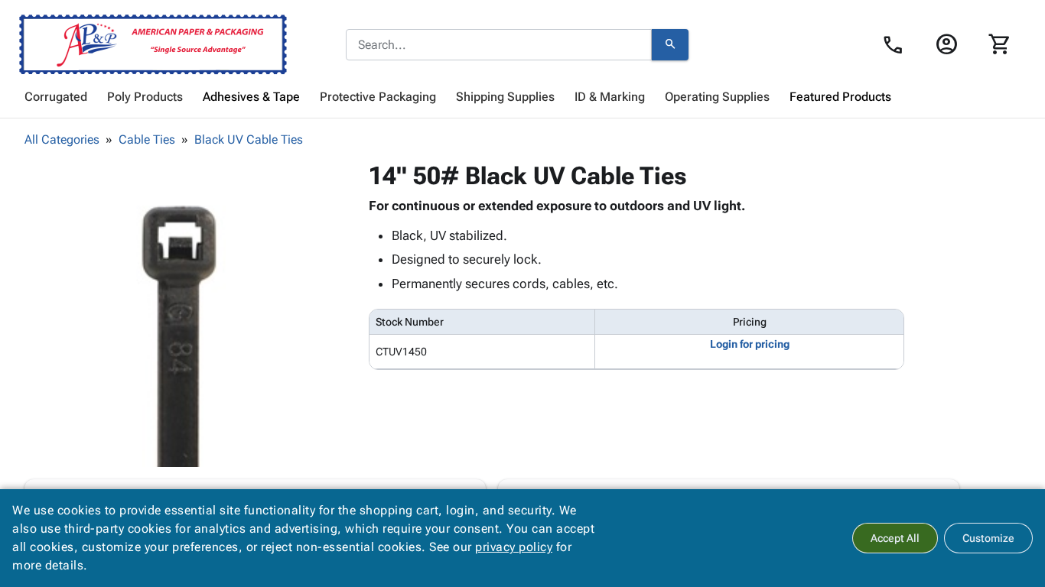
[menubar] (522, 97)
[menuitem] (56, 97)
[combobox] (499, 45)
